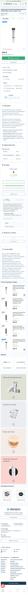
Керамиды (3, 566)
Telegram (18, 549)
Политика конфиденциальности (17, 568)
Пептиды (3, 568)
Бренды (12, 579)
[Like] (10, 218)
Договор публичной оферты (16, 566)
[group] (7, 363)
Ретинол (3, 561)
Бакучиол (3, 570)
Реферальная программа (16, 573)
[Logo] (7, 4)
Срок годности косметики (16, 559)
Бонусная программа (15, 570)
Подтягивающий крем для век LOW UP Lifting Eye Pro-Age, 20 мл (19, 341)
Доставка (11, 95)
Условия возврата (14, 564)
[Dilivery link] (23, 79)
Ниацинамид (4, 559)
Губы (4, 6)
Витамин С (3, 563)
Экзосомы (3, 571)
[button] (24, 363)
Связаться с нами (14, 575)
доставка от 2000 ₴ (16, 1)
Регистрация (13, 571)
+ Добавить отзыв (13, 194)
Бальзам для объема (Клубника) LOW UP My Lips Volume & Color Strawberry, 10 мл (18, 301)
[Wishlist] (2, 286)
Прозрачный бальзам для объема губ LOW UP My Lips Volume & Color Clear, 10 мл (19, 287)
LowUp (5, 13)
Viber (17, 551)
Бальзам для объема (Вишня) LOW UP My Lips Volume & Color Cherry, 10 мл (18, 328)
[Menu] (1, 3)
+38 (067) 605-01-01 (5, 525)
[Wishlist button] (24, 49)
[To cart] (24, 295)
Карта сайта (13, 577)
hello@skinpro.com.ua (6, 536)
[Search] (23, 4)
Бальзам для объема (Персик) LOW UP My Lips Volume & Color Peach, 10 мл (19, 314)
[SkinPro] (13, 509)
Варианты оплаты (14, 563)
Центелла (3, 564)
